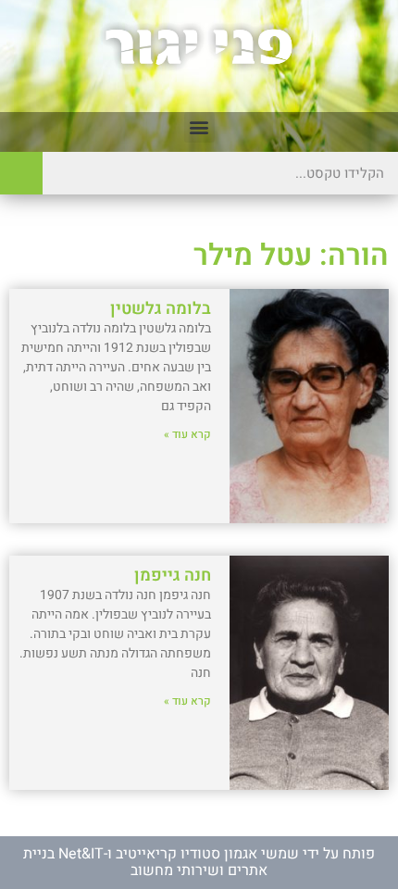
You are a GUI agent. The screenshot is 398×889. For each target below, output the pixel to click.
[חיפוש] (21, 173)
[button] (199, 127)
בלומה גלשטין (160, 308)
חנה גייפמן (172, 575)
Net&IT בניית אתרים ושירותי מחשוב (145, 862)
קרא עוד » (187, 434)
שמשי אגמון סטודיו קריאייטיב (207, 854)
